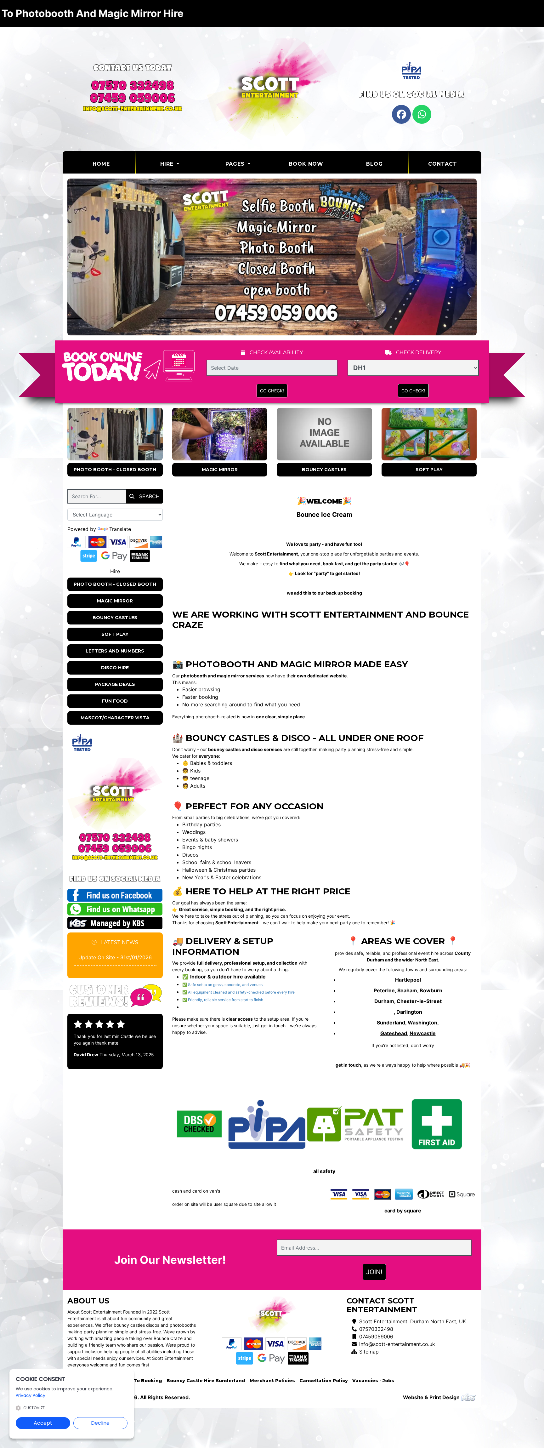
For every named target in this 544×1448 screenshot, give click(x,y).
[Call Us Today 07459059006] (115, 848)
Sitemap (369, 1351)
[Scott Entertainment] (272, 89)
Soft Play (429, 469)
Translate (120, 529)
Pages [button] (235, 164)
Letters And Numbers (115, 651)
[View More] (115, 434)
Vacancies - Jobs (373, 1380)
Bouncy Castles (324, 469)
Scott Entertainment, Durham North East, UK (412, 1321)
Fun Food (115, 701)
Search (149, 496)
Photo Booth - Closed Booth (115, 469)
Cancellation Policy (323, 1380)
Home (114, 164)
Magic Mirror (220, 469)
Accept (43, 1423)
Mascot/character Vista (115, 718)
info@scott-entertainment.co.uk (397, 1344)
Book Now (306, 164)
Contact (442, 164)
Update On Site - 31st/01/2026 (115, 957)
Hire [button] (167, 164)
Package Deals (115, 684)
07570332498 (376, 1329)
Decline (100, 1423)
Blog (374, 164)
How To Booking (142, 1380)
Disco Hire (115, 667)
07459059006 (376, 1336)
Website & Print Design (432, 1397)
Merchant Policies (272, 1380)
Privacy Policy (30, 1395)
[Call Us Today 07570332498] (115, 837)
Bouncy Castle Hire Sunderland (206, 1380)
